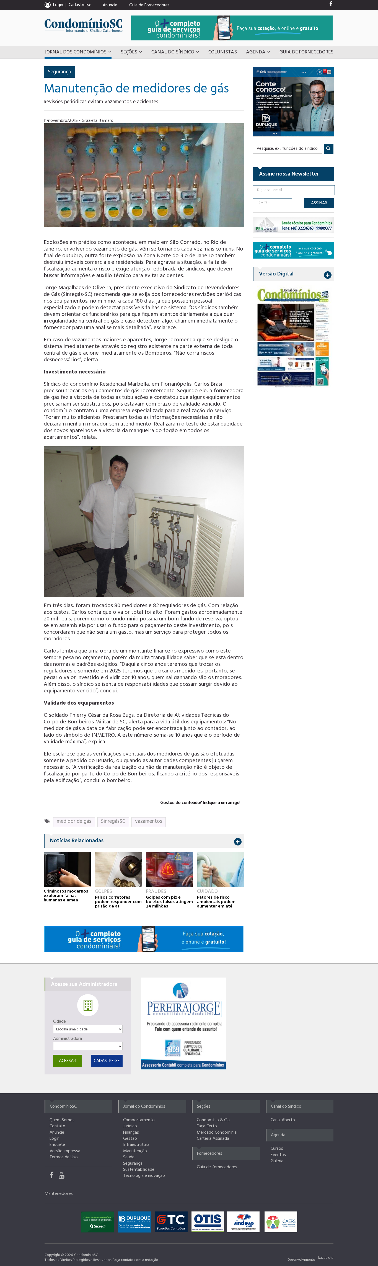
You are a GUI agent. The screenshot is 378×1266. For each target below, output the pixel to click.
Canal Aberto (283, 1120)
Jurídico (130, 1126)
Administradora (67, 1038)
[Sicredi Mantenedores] (99, 1223)
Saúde (128, 1157)
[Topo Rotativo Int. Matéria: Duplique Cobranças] (293, 101)
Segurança (59, 72)
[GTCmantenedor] (172, 1223)
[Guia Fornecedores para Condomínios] (144, 939)
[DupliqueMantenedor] (136, 1223)
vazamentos (148, 821)
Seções (129, 52)
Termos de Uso (64, 1157)
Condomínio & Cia (213, 1120)
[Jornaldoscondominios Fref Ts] (330, 5)
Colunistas (222, 52)
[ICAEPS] (281, 1223)
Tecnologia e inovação (144, 1175)
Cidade (59, 1021)
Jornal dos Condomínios (76, 52)
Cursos (277, 1148)
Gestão (130, 1138)
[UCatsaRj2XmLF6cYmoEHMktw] (64, 1176)
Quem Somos (62, 1120)
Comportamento (139, 1120)
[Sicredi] (183, 1023)
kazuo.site (325, 1258)
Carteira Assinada (213, 1138)
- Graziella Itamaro (96, 120)
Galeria (277, 1161)
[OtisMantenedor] (209, 1223)
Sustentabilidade (138, 1169)
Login (54, 1138)
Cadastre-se (80, 5)
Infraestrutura (136, 1144)
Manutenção (135, 1151)
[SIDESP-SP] (244, 1223)
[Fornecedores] (232, 28)
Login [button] (58, 5)
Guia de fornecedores (217, 1167)
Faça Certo (207, 1126)
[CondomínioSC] (84, 25)
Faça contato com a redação (135, 1260)
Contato (57, 1126)
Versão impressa (65, 1151)
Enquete (57, 1144)
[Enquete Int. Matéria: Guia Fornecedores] (293, 250)
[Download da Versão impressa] (293, 337)
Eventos (278, 1155)
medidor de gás (74, 821)
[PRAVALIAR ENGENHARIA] (293, 225)
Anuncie (110, 5)
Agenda (255, 52)
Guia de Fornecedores (149, 5)
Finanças (131, 1132)
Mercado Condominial (217, 1132)
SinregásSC (113, 821)
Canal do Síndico (172, 52)
